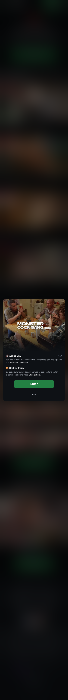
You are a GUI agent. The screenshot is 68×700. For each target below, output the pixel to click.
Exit (34, 394)
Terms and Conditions (18, 362)
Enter (34, 383)
